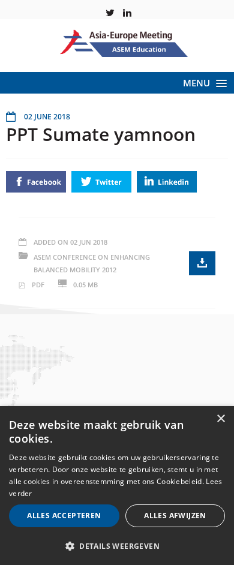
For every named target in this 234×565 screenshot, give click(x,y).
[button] (117, 545)
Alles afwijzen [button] (175, 515)
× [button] (220, 418)
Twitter (101, 182)
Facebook (36, 182)
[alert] (117, 485)
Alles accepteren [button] (64, 515)
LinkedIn (167, 182)
